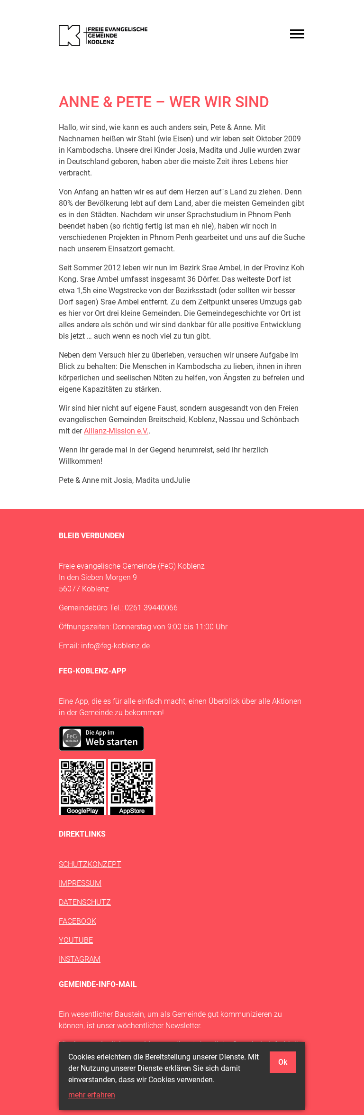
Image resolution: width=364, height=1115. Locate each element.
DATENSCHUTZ (85, 902)
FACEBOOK (77, 921)
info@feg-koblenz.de (115, 645)
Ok (282, 1062)
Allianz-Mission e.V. (116, 430)
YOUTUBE (76, 940)
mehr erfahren (91, 1094)
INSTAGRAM (79, 959)
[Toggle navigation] (297, 33)
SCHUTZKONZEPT (90, 864)
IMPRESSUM (80, 883)
